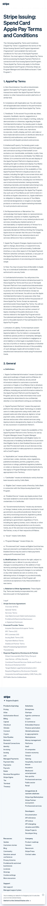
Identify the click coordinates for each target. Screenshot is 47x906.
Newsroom (29, 848)
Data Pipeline (8, 737)
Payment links (8, 762)
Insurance (29, 767)
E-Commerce (30, 722)
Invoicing (6, 749)
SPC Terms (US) (11, 631)
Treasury (6, 786)
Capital (6, 722)
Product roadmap (31, 842)
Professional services (33, 779)
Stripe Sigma (8, 777)
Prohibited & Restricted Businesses (18, 619)
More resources (9, 878)
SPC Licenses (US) (12, 634)
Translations (8, 650)
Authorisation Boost (11, 715)
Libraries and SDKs (32, 827)
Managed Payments (11, 759)
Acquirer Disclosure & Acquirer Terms (19, 628)
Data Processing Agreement (15, 647)
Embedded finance (32, 725)
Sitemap (6, 872)
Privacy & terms (9, 860)
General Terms (11, 610)
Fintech (28, 756)
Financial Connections (11, 743)
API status (29, 821)
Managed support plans (12, 890)
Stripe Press (30, 851)
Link (5, 756)
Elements (7, 740)
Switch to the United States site (16, 900)
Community (7, 851)
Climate (6, 728)
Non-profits (29, 776)
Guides (6, 842)
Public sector (30, 782)
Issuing (6, 752)
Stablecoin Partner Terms (15, 644)
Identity (6, 746)
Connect (6, 731)
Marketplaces (30, 737)
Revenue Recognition (11, 774)
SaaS (27, 746)
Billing (5, 718)
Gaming (28, 759)
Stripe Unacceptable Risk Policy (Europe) (20, 656)
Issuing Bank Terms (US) (14, 637)
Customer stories (10, 845)
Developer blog (31, 833)
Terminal (6, 783)
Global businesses (32, 731)
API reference (30, 818)
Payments (7, 765)
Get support (8, 887)
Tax (4, 780)
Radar (5, 771)
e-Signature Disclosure (14, 622)
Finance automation (32, 728)
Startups (28, 712)
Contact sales (30, 854)
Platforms (29, 743)
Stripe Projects (31, 830)
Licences (6, 869)
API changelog (30, 824)
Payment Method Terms (14, 640)
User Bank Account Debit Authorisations (20, 616)
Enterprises (29, 709)
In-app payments (31, 734)
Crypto (6, 734)
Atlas (5, 712)
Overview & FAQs (11, 607)
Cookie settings (9, 875)
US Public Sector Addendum (14, 677)
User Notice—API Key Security (16, 659)
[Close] (42, 895)
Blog (5, 848)
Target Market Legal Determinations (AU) (21, 668)
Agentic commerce (32, 715)
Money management (33, 740)
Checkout (7, 725)
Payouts (6, 768)
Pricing (6, 709)
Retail (27, 785)
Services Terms (11, 613)
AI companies (30, 749)
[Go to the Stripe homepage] (6, 697)
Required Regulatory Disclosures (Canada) (21, 671)
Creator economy (32, 752)
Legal (5, 600)
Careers (28, 845)
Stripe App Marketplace (34, 797)
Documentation (31, 815)
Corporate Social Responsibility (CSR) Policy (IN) (23, 674)
